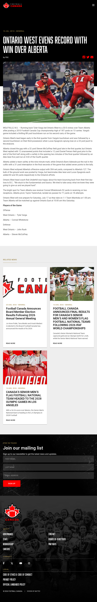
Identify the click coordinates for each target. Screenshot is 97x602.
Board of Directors (57, 539)
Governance (8, 534)
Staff (5, 539)
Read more (10, 343)
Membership (8, 544)
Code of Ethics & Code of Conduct (17, 574)
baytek (37, 591)
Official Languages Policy (14, 584)
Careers (6, 549)
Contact (51, 534)
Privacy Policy (9, 579)
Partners (52, 544)
